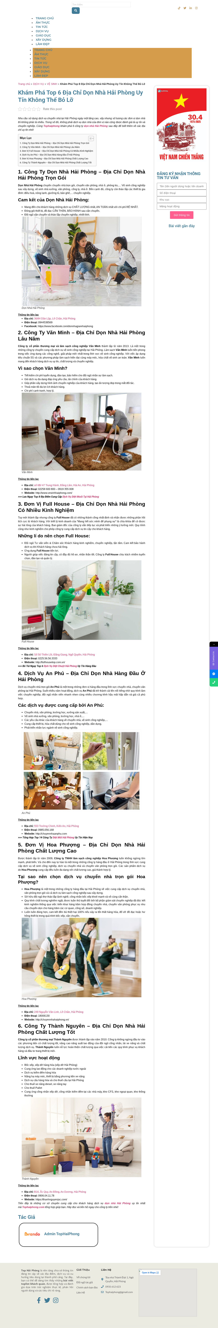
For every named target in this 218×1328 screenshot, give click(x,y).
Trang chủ (24, 83)
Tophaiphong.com (33, 1207)
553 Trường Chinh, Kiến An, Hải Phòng (56, 826)
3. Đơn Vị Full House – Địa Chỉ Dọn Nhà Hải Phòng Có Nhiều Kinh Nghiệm (56, 151)
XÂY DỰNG (43, 40)
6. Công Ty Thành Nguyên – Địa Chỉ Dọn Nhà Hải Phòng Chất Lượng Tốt (56, 162)
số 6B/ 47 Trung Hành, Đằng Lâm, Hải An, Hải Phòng (64, 485)
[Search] (76, 10)
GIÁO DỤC (43, 35)
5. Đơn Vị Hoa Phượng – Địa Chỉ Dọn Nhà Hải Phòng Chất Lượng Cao (54, 158)
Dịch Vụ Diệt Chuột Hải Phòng (60, 666)
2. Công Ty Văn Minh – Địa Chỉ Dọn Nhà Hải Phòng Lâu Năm (50, 147)
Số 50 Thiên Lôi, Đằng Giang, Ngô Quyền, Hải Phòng (64, 654)
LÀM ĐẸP (42, 44)
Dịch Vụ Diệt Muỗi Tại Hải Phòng (81, 496)
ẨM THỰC (43, 22)
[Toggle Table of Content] (89, 138)
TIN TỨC (42, 27)
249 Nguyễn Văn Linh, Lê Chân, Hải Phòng (58, 1012)
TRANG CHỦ (45, 18)
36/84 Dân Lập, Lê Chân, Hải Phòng (54, 318)
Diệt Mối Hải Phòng (63, 837)
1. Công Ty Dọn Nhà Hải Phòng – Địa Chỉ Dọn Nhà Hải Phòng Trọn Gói (54, 143)
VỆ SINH (52, 83)
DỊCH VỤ (42, 31)
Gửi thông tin (182, 215)
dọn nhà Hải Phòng (118, 1203)
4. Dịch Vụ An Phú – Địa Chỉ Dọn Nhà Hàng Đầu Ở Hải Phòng (50, 154)
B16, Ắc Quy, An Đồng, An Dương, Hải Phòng (60, 1191)
